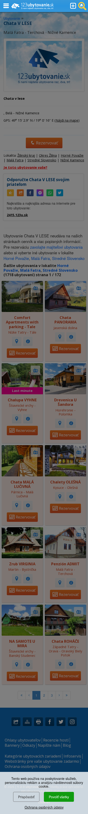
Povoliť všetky (59, 796)
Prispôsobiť (26, 796)
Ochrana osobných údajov (44, 807)
